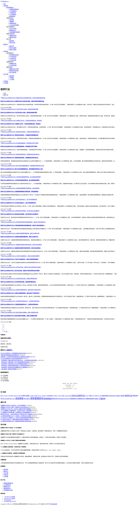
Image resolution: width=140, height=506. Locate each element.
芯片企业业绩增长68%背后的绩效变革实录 (12, 358)
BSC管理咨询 (12, 14)
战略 (100, 395)
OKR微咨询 (43, 395)
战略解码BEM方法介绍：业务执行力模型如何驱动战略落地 (16, 409)
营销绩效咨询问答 (14, 70)
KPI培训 (18, 395)
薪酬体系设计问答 (14, 69)
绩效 (10, 398)
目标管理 (7, 398)
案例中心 (6, 471)
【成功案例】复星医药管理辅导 (9, 369)
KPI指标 (23, 395)
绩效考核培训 (67, 398)
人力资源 (58, 395)
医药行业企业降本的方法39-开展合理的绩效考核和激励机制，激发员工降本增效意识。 (23, 225)
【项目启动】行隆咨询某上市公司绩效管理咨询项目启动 (15, 362)
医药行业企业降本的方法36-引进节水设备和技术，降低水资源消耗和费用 (19, 259)
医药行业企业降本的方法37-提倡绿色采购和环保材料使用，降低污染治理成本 (21, 248)
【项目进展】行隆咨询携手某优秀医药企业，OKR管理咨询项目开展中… (19, 360)
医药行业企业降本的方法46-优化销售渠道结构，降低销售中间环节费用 (19, 146)
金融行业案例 (12, 49)
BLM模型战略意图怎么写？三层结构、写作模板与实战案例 (16, 416)
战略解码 (11, 21)
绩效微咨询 (12, 16)
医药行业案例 (12, 48)
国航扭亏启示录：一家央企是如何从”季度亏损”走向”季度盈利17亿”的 (18, 414)
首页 (5, 4)
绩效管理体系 (27, 398)
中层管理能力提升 (8, 490)
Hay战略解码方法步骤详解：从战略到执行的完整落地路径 (16, 412)
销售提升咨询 (12, 37)
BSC (2, 395)
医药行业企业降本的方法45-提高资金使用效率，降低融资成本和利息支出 (19, 157)
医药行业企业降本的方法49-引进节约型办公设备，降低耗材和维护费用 (19, 112)
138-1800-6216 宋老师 (9, 496)
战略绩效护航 (12, 23)
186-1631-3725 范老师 (9, 498)
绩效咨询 (13, 398)
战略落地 (11, 19)
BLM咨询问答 (13, 65)
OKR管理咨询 (13, 11)
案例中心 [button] (6, 44)
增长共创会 (12, 42)
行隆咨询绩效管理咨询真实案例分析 (10, 355)
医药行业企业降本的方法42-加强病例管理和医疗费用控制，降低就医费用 (19, 191)
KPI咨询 (15, 395)
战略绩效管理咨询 (14, 9)
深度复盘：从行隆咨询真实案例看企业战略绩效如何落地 (15, 356)
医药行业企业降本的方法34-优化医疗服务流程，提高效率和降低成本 (18, 281)
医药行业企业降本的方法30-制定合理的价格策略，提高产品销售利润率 (19, 315)
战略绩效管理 (104, 395)
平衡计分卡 (91, 395)
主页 (5, 93)
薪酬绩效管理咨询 (90, 398)
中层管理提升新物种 (14, 32)
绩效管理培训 (48, 398)
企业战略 (62, 395)
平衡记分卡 (97, 395)
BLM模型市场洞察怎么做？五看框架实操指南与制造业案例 (16, 421)
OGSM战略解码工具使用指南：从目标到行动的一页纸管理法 (16, 410)
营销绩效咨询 (12, 35)
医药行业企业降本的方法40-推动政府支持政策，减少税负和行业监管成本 (19, 214)
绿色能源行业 (74, 398)
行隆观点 (6, 81)
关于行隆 (6, 473)
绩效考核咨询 (61, 398)
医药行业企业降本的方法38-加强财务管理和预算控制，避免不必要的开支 (19, 236)
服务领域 (6, 469)
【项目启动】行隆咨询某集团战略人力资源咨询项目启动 (15, 365)
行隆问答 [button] (6, 51)
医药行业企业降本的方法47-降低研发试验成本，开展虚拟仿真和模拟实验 (19, 135)
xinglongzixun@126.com (10, 501)
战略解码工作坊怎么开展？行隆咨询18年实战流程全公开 (15, 407)
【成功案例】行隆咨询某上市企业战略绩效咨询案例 (14, 363)
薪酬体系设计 (12, 30)
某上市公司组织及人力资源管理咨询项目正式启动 (13, 353)
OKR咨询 (31, 395)
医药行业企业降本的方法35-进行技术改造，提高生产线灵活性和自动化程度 (20, 270)
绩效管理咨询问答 (14, 55)
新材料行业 (128, 396)
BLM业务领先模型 (14, 25)
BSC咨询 (5, 395)
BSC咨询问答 (12, 60)
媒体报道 (11, 76)
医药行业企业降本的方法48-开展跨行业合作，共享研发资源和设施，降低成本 (21, 123)
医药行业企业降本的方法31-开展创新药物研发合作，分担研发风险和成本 (19, 304)
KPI (12, 395)
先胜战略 (69, 395)
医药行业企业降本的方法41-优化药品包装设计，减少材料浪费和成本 (18, 202)
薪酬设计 (97, 398)
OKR (27, 396)
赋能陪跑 (11, 40)
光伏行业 (74, 396)
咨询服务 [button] (6, 5)
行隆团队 (11, 77)
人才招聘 (11, 79)
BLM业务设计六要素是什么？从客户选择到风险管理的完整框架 (17, 417)
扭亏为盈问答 (12, 72)
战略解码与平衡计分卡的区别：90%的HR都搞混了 (14, 405)
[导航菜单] (9, 1)
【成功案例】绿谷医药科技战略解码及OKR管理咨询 (14, 367)
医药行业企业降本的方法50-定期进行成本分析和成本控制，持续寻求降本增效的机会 (22, 101)
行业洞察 (6, 83)
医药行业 (81, 396)
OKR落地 (55, 395)
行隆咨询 (102, 398)
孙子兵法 (87, 395)
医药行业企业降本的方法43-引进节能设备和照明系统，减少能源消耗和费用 (20, 180)
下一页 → (6, 331)
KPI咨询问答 (12, 58)
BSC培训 (9, 395)
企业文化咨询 (12, 28)
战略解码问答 (12, 63)
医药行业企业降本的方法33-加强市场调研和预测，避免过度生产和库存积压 (20, 293)
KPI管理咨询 (12, 12)
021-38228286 (7, 500)
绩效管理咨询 (9, 7)
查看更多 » (9, 350)
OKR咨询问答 (13, 56)
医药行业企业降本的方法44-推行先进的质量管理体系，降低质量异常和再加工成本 (22, 169)
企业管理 (66, 395)
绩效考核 (55, 398)
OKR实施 (39, 395)
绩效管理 (19, 398)
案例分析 (11, 46)
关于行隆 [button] (6, 74)
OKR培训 (36, 395)
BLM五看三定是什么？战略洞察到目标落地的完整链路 (15, 419)
